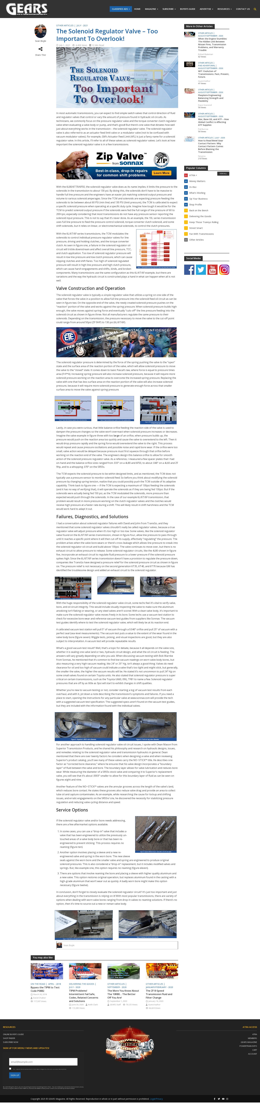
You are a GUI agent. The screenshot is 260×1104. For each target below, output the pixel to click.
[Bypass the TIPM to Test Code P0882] (47, 971)
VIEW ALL (223, 173)
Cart (254, 1050)
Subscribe (168, 9)
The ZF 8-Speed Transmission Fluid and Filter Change (159, 994)
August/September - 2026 (210, 36)
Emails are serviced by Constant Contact (62, 1088)
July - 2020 (74, 987)
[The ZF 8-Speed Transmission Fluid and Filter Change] (162, 971)
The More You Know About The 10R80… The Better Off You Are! (123, 994)
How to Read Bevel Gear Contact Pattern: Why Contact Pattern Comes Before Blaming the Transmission (210, 146)
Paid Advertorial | (207, 65)
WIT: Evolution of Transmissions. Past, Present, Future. (213, 74)
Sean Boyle (40, 41)
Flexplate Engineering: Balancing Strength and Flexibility (210, 98)
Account (252, 1053)
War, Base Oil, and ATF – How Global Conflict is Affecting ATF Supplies (213, 122)
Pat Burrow (203, 129)
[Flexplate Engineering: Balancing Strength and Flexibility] (189, 90)
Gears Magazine (249, 1042)
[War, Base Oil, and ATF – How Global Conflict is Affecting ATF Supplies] (189, 114)
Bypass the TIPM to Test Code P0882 (45, 989)
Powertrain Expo (248, 1046)
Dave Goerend (205, 105)
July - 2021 (82, 25)
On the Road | (39, 983)
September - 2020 (117, 987)
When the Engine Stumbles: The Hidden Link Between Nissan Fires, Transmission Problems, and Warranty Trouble (212, 44)
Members (252, 1038)
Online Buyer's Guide (13, 1034)
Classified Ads (120, 9)
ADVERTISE (205, 9)
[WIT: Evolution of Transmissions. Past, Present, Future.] (189, 64)
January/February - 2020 (159, 987)
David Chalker (39, 997)
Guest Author (154, 1004)
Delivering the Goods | (83, 983)
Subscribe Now (10, 1042)
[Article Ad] (117, 164)
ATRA (254, 1034)
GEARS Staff (115, 1004)
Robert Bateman (205, 54)
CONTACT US (243, 9)
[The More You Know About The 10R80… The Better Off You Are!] (123, 971)
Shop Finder (9, 1038)
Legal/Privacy (156, 1098)
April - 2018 (54, 983)
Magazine (150, 9)
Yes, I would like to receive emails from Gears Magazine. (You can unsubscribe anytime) (39, 1069)
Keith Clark (93, 1004)
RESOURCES (224, 9)
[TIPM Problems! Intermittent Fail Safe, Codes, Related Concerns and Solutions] (85, 971)
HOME (137, 9)
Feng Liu (202, 156)
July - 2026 (220, 137)
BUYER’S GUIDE (187, 9)
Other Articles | (66, 25)
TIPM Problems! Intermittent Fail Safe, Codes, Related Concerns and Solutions (83, 996)
